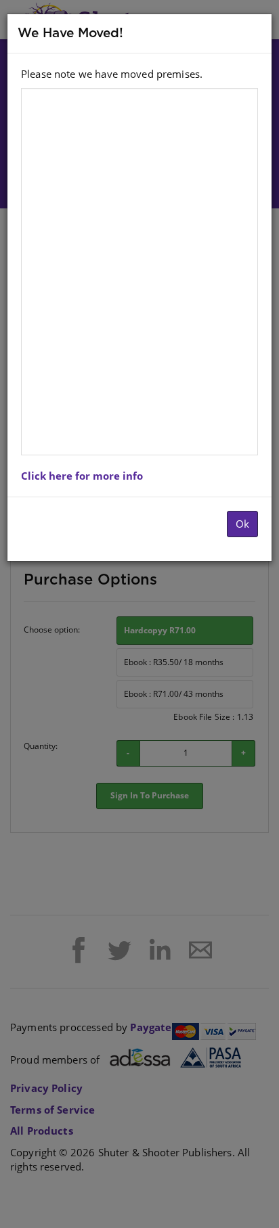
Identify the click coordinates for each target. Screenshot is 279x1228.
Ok (242, 523)
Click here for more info (82, 475)
